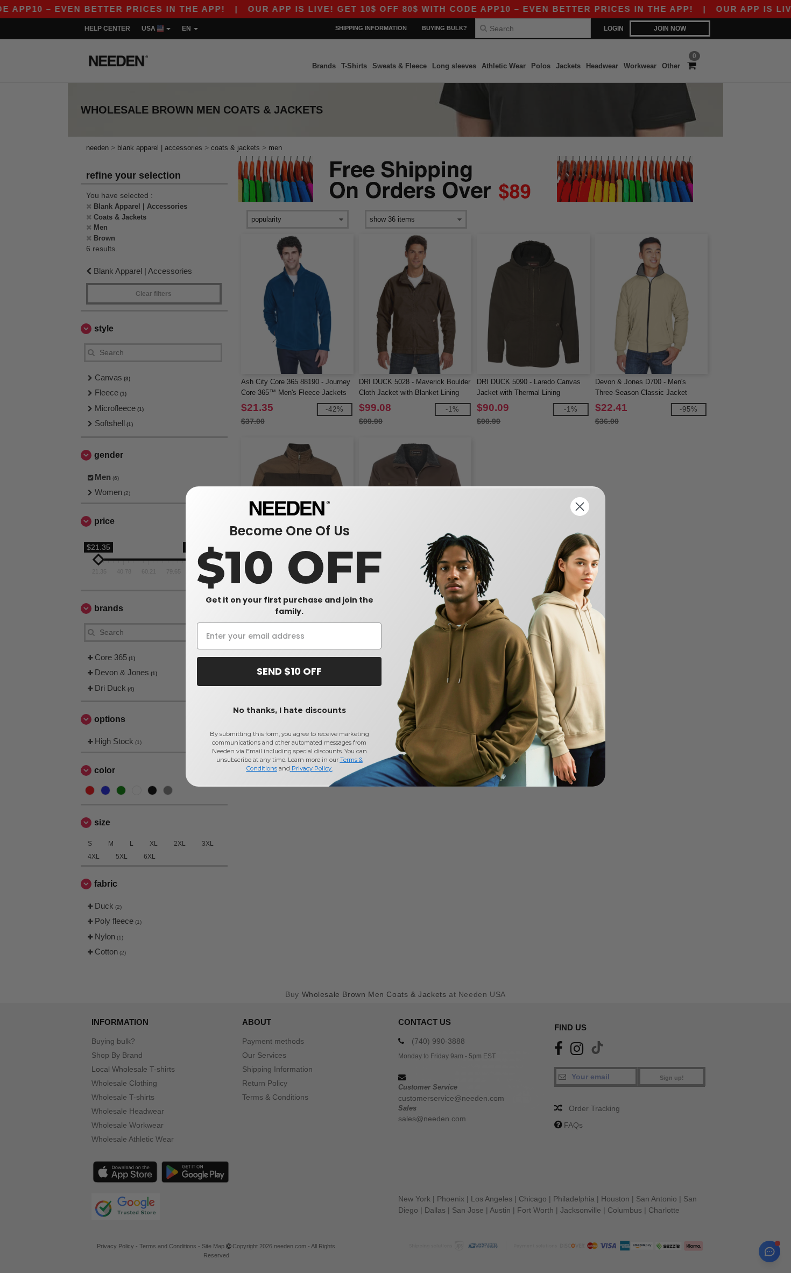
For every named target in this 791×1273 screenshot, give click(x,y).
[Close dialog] (579, 506)
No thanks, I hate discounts (289, 710)
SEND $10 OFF (289, 671)
